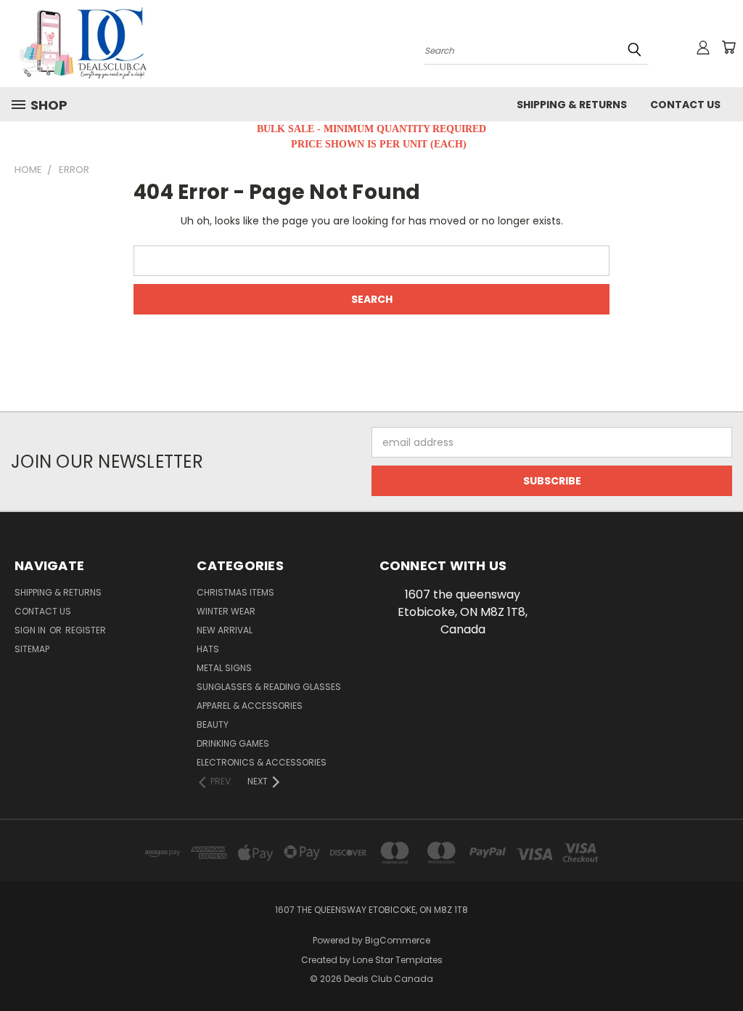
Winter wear (226, 611)
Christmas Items (235, 592)
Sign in (31, 630)
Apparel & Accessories (250, 705)
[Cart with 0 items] (728, 47)
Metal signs (224, 668)
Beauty (213, 724)
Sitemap (32, 649)
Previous (721, 965)
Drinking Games (233, 743)
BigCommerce (397, 940)
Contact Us (685, 104)
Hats (208, 649)
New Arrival (225, 630)
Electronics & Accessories (262, 762)
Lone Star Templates (398, 960)
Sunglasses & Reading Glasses (269, 687)
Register (85, 630)
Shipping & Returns (572, 104)
